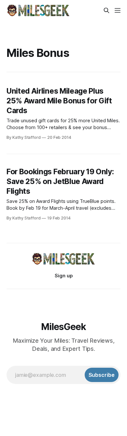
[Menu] (117, 10)
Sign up (64, 275)
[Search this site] (106, 10)
